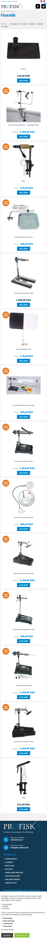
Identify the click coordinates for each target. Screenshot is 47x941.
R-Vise (23, 181)
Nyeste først (40, 24)
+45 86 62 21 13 (16, 840)
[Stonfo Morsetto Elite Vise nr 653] (23, 553)
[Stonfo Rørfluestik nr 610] (23, 665)
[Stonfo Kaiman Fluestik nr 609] (23, 441)
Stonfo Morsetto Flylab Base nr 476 (23, 629)
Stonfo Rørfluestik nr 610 (23, 685)
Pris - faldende (23, 24)
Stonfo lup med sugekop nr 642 (23, 517)
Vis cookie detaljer (7, 930)
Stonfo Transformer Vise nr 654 (23, 741)
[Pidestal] (23, 49)
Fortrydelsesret (12, 876)
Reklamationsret (12, 879)
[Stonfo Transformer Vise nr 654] (23, 721)
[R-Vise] (23, 161)
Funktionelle (8, 923)
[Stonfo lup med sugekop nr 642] (23, 497)
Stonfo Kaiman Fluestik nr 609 (23, 461)
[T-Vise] (23, 777)
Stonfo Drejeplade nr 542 (23, 349)
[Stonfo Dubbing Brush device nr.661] (23, 385)
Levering (9, 862)
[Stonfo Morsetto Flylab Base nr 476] (23, 609)
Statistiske (7, 926)
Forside (3, 11)
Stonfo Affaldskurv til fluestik (23, 237)
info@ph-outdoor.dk (19, 847)
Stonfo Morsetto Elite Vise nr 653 (23, 573)
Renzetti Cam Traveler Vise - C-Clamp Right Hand (23, 125)
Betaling (9, 869)
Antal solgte (4, 26)
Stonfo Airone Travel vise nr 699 (23, 293)
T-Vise (23, 797)
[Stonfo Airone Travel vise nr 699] (23, 273)
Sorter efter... (4, 24)
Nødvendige (7, 918)
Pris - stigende (13, 24)
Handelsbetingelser (14, 872)
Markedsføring (8, 921)
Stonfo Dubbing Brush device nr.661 (23, 405)
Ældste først (32, 24)
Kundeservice (11, 859)
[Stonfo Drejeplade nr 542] (23, 329)
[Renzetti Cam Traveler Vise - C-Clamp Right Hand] (23, 105)
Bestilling (9, 865)
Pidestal (23, 69)
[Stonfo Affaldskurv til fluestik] (23, 217)
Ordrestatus (11, 883)
